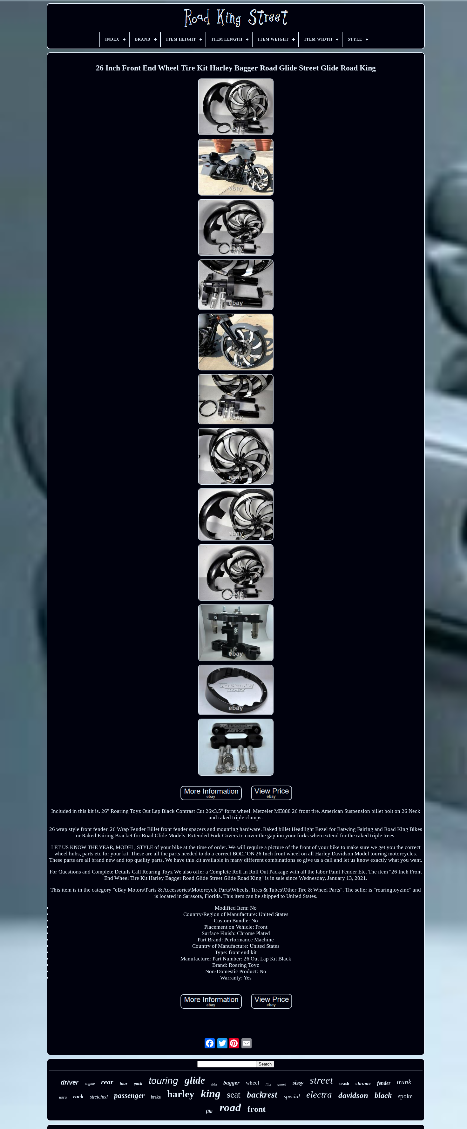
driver (69, 1082)
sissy (298, 1082)
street (321, 1080)
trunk (404, 1082)
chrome (363, 1083)
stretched (99, 1096)
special (292, 1096)
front (256, 1109)
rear (107, 1082)
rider (214, 1084)
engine (90, 1083)
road (230, 1107)
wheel (252, 1083)
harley (180, 1093)
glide (195, 1080)
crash (344, 1083)
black (383, 1095)
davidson (353, 1095)
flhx (268, 1084)
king (210, 1093)
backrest (262, 1094)
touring (163, 1080)
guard (281, 1084)
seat (233, 1094)
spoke (405, 1096)
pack (138, 1083)
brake (156, 1097)
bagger (231, 1083)
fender (383, 1083)
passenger (129, 1095)
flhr (209, 1111)
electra (319, 1094)
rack (78, 1096)
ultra (63, 1097)
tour (123, 1083)
